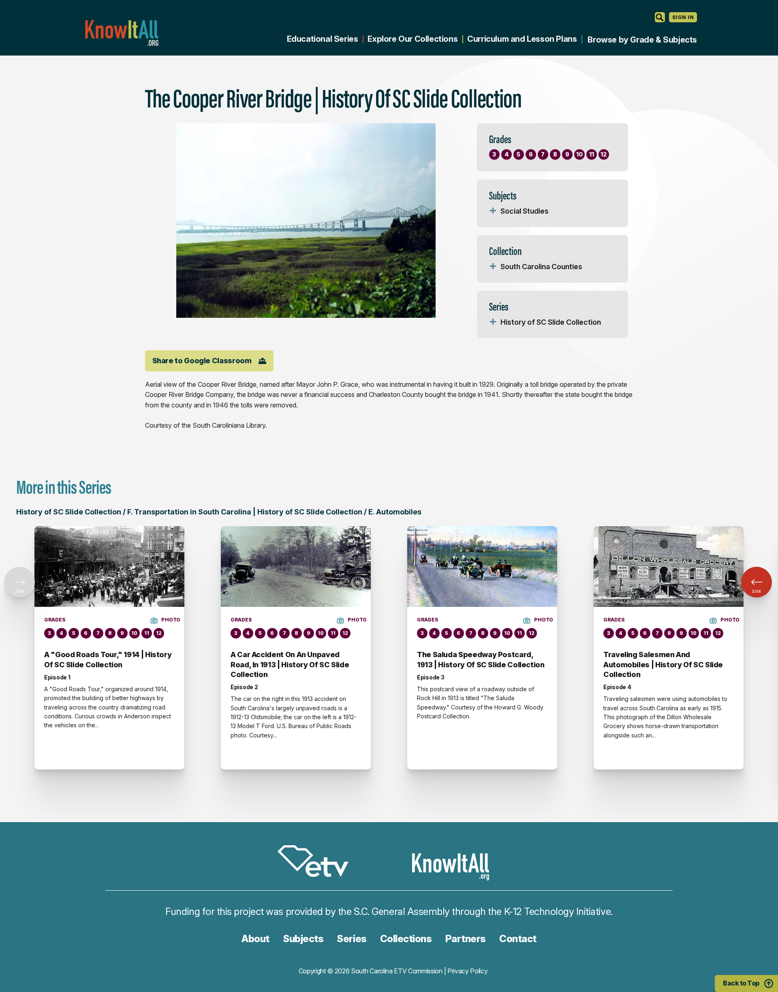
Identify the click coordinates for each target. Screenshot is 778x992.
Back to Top (741, 983)
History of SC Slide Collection (550, 322)
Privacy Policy (467, 971)
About (255, 939)
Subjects (303, 939)
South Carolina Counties (541, 266)
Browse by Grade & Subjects (642, 40)
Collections (406, 939)
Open (493, 211)
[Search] (660, 17)
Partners (465, 939)
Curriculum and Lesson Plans (522, 39)
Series (351, 939)
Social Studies (524, 211)
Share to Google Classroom (202, 360)
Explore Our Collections (412, 39)
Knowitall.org (121, 33)
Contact (517, 939)
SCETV (317, 862)
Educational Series (322, 39)
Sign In (683, 17)
